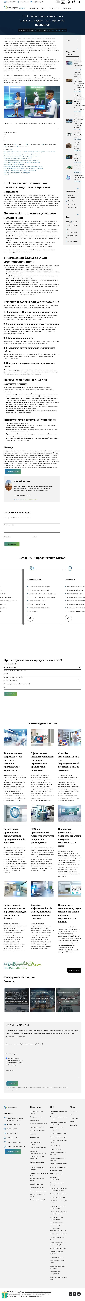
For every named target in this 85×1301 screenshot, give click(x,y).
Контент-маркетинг (57, 1170)
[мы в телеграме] (29, 495)
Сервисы (33, 1134)
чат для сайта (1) (72, 241)
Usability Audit (55, 1146)
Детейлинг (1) (72, 232)
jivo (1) (69, 229)
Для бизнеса (24, 146)
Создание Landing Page (37, 590)
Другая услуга (12, 1065)
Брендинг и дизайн (37, 1127)
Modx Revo (73, 207)
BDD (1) (68, 222)
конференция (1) (71, 237)
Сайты (71, 204)
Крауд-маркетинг (56, 1149)
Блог (71, 1115)
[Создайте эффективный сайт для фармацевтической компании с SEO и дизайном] (69, 737)
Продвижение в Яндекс (58, 1133)
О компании (74, 1118)
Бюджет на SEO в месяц (13, 677)
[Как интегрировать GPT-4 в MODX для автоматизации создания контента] (69, 122)
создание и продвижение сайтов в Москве (36, 1292)
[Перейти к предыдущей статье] (6, 1000)
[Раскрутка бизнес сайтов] (68, 643)
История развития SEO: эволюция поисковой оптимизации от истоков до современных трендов (79, 81)
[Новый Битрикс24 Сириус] (69, 136)
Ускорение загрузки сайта (38, 611)
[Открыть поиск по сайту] (63, 2)
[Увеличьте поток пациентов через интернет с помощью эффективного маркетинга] (15, 737)
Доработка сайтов (36, 1184)
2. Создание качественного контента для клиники (22, 162)
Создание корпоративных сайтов (40, 594)
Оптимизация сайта (37, 1187)
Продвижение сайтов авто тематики (67, 992)
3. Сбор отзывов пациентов (14, 164)
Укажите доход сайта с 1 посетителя (17, 684)
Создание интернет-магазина (39, 597)
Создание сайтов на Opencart (39, 604)
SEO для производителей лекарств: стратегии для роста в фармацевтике (42, 836)
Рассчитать (10, 694)
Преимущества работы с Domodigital (17, 172)
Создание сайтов (32, 579)
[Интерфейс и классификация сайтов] (69, 178)
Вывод (6, 175)
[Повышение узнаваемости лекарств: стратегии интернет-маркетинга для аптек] (69, 813)
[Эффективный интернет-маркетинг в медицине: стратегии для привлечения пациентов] (42, 737)
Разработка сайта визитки (38, 587)
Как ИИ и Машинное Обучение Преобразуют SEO (79, 63)
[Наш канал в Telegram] (73, 2)
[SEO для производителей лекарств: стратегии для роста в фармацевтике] (42, 813)
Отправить (12, 1084)
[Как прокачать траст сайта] (69, 158)
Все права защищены (11, 1294)
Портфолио (74, 1111)
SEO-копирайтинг (56, 1174)
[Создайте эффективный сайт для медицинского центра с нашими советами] (42, 889)
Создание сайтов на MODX (38, 601)
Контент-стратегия (56, 1257)
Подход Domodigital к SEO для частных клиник (20, 170)
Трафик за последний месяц (14, 670)
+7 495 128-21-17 (11, 1129)
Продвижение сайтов (15, 1060)
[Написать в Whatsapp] (70, 1294)
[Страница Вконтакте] (79, 1294)
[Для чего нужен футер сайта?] (69, 146)
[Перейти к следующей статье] (78, 1000)
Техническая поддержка (38, 1124)
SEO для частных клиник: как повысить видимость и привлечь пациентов (29, 152)
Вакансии (73, 1125)
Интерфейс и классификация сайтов (79, 177)
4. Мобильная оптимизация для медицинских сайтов (23, 166)
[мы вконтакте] (28, 495)
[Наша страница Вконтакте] (78, 2)
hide (11, 149)
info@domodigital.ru (38, 2)
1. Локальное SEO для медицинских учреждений (21, 160)
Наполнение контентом (38, 1191)
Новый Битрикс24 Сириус (78, 135)
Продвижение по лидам (58, 1163)
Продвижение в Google (58, 1137)
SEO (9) (75, 222)
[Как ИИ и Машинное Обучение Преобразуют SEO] (69, 64)
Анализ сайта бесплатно (58, 1194)
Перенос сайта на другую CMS (39, 608)
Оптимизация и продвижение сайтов (41, 992)
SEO (71, 201)
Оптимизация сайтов (15, 1062)
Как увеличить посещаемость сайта (79, 168)
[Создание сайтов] (30, 618)
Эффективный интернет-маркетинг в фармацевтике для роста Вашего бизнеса (15, 912)
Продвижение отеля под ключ (13, 992)
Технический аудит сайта (58, 1167)
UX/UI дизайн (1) (72, 225)
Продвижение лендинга (58, 1234)
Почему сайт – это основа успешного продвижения (22, 154)
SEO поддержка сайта (57, 1197)
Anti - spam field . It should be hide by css (17, 518)
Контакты (73, 1121)
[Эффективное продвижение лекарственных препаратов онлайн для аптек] (15, 813)
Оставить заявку (13, 472)
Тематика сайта (10, 664)
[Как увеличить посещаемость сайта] (69, 169)
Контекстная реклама (37, 1130)
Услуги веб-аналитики (58, 1248)
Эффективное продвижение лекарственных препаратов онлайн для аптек (14, 836)
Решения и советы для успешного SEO (18, 158)
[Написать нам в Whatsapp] (68, 2)
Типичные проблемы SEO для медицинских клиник (22, 156)
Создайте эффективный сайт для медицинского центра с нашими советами (41, 912)
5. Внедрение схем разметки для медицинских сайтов (23, 168)
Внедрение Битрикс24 (38, 1200)
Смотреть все (74, 970)
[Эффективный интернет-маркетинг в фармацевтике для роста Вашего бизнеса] (15, 889)
